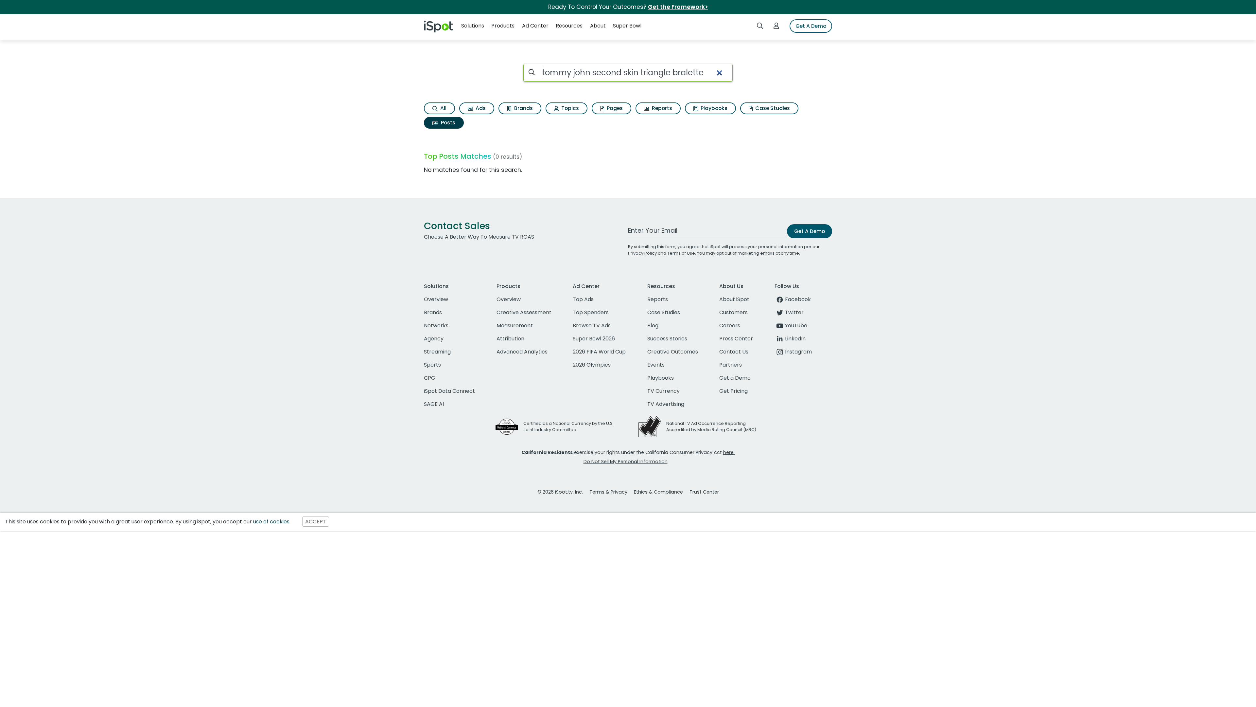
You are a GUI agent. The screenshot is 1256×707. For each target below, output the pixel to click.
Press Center (736, 338)
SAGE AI (434, 404)
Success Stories (667, 338)
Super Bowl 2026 (594, 338)
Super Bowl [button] (627, 25)
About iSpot (734, 299)
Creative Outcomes (672, 351)
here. (729, 452)
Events (656, 365)
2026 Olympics (592, 365)
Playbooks (713, 108)
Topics (569, 108)
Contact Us (733, 351)
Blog (652, 325)
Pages (614, 108)
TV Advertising (665, 404)
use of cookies (271, 521)
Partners (730, 365)
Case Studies (772, 108)
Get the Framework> (678, 7)
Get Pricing (733, 391)
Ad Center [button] (535, 25)
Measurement (515, 325)
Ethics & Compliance (658, 492)
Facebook (798, 299)
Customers (733, 312)
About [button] (598, 25)
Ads (480, 108)
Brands (523, 108)
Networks (436, 325)
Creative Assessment (524, 312)
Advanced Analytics (522, 351)
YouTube (796, 325)
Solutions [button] (472, 25)
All (442, 108)
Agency (434, 338)
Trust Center (704, 492)
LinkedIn (795, 338)
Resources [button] (569, 25)
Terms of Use (681, 253)
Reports (661, 108)
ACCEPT (315, 521)
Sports (432, 365)
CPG (429, 378)
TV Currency (663, 391)
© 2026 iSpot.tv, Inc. (560, 492)
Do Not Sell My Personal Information (626, 461)
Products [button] (503, 25)
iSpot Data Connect (449, 391)
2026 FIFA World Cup (599, 351)
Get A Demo (810, 26)
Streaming (437, 351)
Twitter (794, 312)
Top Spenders (591, 312)
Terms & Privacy (608, 492)
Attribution (510, 338)
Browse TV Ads (592, 325)
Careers (729, 325)
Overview (436, 299)
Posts (447, 122)
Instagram (798, 351)
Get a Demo (735, 378)
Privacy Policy (642, 253)
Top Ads (583, 299)
